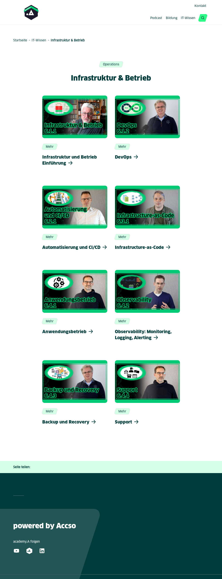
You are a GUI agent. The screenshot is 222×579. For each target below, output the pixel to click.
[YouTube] (16, 550)
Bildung (171, 18)
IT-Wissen (188, 18)
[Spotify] (29, 550)
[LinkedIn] (42, 550)
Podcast (156, 18)
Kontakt (200, 5)
